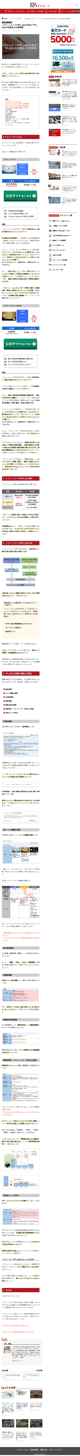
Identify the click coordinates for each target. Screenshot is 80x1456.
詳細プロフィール (17, 1360)
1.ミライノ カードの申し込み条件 (17, 103)
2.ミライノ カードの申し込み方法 (17, 105)
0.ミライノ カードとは (13, 101)
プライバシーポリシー (56, 1450)
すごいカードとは (22, 1450)
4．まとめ (8, 124)
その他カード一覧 (29, 18)
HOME (5, 18)
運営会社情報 (34, 1450)
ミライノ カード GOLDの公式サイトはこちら (18, 1332)
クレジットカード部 (16, 18)
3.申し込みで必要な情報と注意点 (16, 107)
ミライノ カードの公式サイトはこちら (15, 1325)
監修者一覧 (43, 1450)
